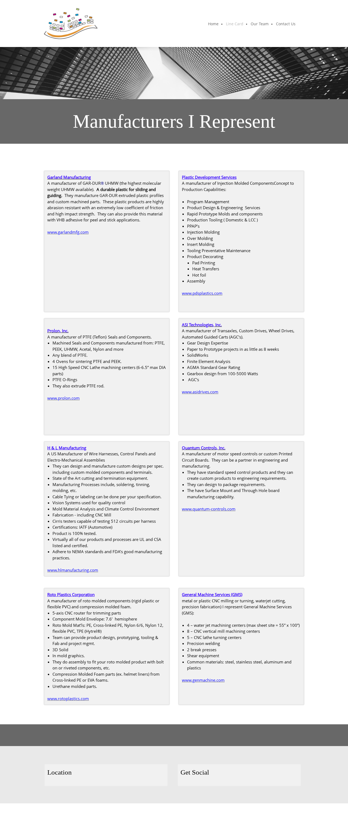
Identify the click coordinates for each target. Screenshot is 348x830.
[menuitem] (213, 24)
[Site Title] (71, 23)
